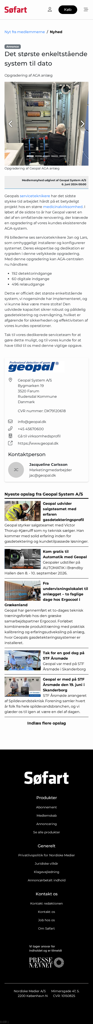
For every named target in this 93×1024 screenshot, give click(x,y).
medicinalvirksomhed (63, 207)
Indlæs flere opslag (46, 723)
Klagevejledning (46, 872)
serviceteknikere (35, 196)
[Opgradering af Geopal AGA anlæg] (46, 124)
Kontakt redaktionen (46, 903)
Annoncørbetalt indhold (46, 880)
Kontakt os (46, 912)
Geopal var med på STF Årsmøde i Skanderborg (64, 661)
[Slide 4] (54, 156)
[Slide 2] (38, 156)
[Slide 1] (30, 156)
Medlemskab (47, 816)
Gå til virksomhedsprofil (39, 436)
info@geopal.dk (32, 422)
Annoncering (46, 824)
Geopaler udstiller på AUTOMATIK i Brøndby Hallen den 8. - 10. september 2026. (46, 562)
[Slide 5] (62, 156)
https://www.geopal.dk (38, 443)
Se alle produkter (46, 832)
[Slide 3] (46, 156)
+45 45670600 (31, 429)
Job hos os (46, 920)
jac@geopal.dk (42, 475)
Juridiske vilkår (46, 864)
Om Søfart (46, 928)
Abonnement (46, 807)
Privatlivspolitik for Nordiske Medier (46, 855)
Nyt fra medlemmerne (25, 32)
